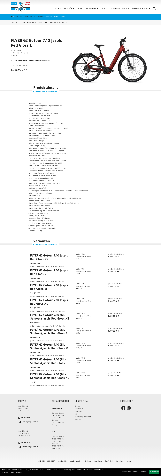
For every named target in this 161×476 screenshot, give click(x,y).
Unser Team (79, 409)
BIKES (56, 9)
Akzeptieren (154, 472)
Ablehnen (144, 472)
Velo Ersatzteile (75, 461)
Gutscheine (98, 461)
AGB (76, 414)
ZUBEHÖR (68, 9)
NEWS (104, 9)
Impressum (78, 419)
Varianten (42, 23)
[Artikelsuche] (154, 9)
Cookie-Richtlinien (15, 472)
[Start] (12, 17)
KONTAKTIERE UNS (140, 9)
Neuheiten (119, 461)
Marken (128, 461)
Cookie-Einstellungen (130, 472)
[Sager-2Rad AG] (20, 6)
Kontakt (77, 406)
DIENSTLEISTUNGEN (118, 9)
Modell (15, 23)
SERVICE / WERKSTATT (87, 9)
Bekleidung (87, 461)
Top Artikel (108, 461)
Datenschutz (79, 411)
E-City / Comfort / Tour (55, 17)
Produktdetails (28, 23)
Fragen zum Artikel (58, 23)
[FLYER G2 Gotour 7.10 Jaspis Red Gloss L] (109, 60)
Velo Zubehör (62, 461)
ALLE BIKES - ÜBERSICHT (23, 17)
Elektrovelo (39, 17)
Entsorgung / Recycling (83, 417)
